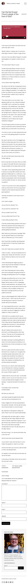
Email (3, 509)
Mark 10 (17, 310)
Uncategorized (5, 467)
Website (4, 516)
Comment (5, 484)
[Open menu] (25, 4)
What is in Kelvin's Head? (13, 3)
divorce (16, 465)
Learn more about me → (9, 562)
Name (4, 502)
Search (5, 565)
